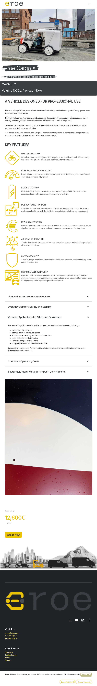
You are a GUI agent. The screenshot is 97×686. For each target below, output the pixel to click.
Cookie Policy (86, 675)
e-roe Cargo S (11, 636)
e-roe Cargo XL (11, 638)
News (7, 658)
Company (9, 652)
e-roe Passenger (12, 633)
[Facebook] (89, 620)
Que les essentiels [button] (68, 682)
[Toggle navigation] (89, 4)
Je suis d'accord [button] (84, 682)
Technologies (10, 655)
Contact (8, 660)
